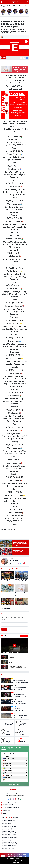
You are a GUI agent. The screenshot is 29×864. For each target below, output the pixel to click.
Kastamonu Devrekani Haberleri (9, 832)
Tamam (18, 862)
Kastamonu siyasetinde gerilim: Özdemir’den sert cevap (19, 688)
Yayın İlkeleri (15, 817)
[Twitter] (15, 563)
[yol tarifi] (21, 137)
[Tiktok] (18, 798)
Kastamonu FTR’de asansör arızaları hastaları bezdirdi (6, 607)
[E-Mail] (10, 563)
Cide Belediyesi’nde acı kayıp (24, 733)
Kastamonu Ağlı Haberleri (8, 821)
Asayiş (3, 6)
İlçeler (22, 721)
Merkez (13, 706)
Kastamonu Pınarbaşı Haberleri (9, 842)
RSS (4, 856)
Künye (9, 817)
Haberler (3, 19)
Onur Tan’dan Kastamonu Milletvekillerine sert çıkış (18, 702)
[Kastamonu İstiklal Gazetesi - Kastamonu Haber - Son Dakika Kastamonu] (14, 2)
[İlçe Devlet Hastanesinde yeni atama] (21, 601)
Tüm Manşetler (6, 810)
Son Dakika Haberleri (7, 812)
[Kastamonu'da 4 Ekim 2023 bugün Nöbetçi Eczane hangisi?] (14, 47)
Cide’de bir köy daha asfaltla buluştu (24, 725)
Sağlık (9, 19)
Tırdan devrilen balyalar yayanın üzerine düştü (19, 716)
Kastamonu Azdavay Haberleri (9, 825)
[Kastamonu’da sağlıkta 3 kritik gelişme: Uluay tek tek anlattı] (21, 575)
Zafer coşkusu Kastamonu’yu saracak (17, 709)
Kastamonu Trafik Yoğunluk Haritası (11, 807)
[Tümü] (27, 675)
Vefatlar (8, 729)
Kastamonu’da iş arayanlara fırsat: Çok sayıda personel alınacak (9, 725)
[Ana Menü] (1, 2)
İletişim (3, 817)
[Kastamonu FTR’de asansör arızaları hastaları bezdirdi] (7, 601)
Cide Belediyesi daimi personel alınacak (9, 741)
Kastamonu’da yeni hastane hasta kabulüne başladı (7, 580)
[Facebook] (13, 563)
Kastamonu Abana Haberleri (8, 820)
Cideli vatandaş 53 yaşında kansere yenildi (10, 733)
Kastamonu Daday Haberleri (8, 831)
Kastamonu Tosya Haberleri (8, 848)
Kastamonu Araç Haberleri (8, 823)
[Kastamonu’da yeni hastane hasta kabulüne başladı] (7, 575)
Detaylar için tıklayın (14, 784)
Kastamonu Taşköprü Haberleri (9, 846)
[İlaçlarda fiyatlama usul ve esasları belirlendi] (7, 588)
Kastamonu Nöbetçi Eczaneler (10, 802)
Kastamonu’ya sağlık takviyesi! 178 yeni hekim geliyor (21, 594)
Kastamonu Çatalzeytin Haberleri (10, 828)
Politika (15, 6)
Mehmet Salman (13, 560)
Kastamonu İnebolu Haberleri (9, 839)
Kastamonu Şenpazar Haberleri (9, 843)
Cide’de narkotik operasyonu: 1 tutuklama (24, 741)
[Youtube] (23, 563)
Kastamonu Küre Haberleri (8, 840)
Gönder (4, 629)
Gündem (8, 6)
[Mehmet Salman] (4, 561)
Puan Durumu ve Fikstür (8, 808)
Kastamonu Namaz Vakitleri (9, 805)
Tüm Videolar (23, 635)
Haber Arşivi (5, 813)
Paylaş (4, 57)
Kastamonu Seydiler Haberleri (9, 845)
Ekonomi (21, 6)
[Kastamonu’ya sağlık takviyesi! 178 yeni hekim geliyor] (21, 588)
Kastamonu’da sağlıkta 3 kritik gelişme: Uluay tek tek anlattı (21, 580)
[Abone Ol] (27, 57)
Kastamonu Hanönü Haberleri (9, 836)
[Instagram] (18, 563)
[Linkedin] (21, 563)
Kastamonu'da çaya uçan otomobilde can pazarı (18, 695)
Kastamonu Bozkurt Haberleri (9, 826)
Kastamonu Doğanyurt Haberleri (9, 834)
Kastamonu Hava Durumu (8, 804)
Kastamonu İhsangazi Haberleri (9, 837)
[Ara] (27, 2)
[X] (11, 798)
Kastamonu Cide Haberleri (8, 829)
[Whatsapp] (21, 798)
